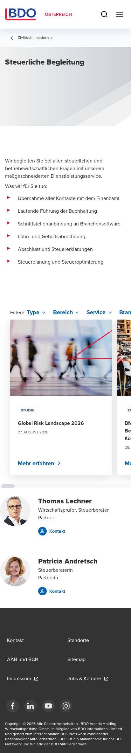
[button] (51, 531)
